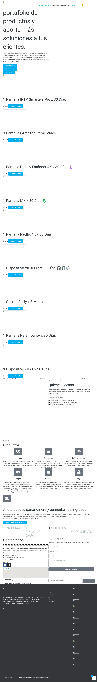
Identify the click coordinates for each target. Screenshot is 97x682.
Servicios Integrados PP (42, 677)
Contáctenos (75, 5)
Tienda (50, 598)
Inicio (49, 592)
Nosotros (41, 5)
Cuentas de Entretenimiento (61, 5)
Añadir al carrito (16, 106)
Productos (48, 5)
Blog (49, 600)
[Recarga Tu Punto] (7, 5)
